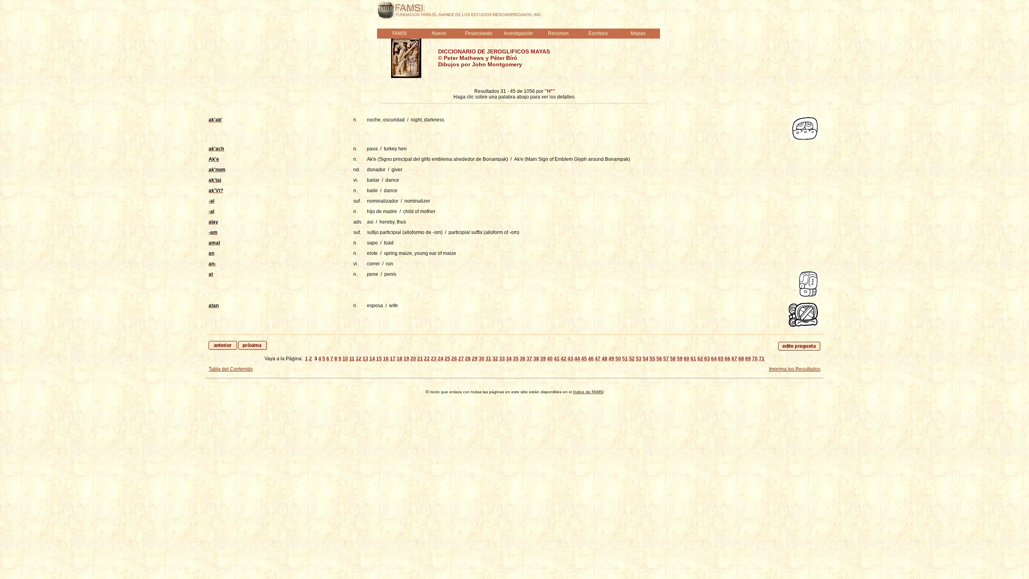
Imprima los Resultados (794, 369)
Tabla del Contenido (231, 369)
